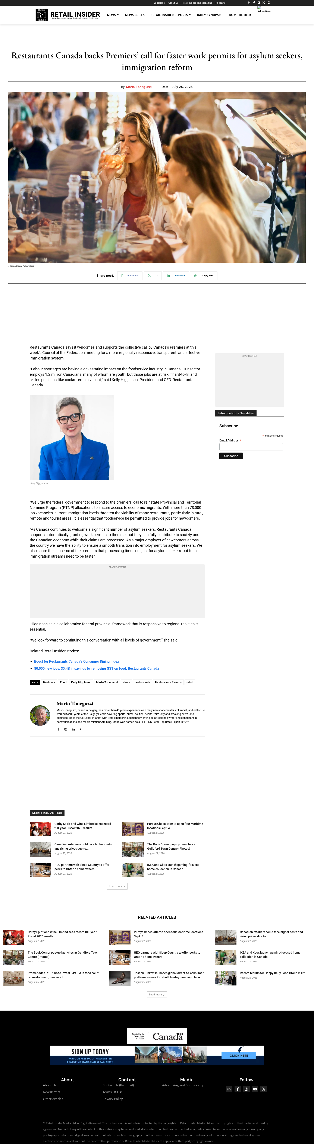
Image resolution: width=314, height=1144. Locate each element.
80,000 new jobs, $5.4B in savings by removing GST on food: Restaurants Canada (96, 668)
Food (63, 682)
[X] (80, 728)
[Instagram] (268, 2)
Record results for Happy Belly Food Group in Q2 (272, 973)
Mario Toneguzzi (139, 87)
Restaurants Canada (168, 682)
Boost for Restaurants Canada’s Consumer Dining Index (76, 661)
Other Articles (53, 1099)
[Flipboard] (259, 2)
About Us (49, 1085)
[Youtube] (255, 1089)
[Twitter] (263, 2)
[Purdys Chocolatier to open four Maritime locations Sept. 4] (133, 829)
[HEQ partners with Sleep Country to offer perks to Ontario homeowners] (40, 870)
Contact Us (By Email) (118, 1085)
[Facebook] (254, 2)
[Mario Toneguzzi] (40, 715)
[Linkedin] (73, 728)
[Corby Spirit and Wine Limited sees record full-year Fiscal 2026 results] (40, 829)
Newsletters (51, 1092)
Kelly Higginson (81, 682)
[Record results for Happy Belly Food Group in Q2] (225, 978)
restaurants (142, 682)
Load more (115, 886)
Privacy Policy (113, 1099)
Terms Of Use (113, 1092)
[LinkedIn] (249, 2)
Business (49, 682)
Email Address (230, 440)
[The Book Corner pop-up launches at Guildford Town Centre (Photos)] (133, 849)
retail (189, 682)
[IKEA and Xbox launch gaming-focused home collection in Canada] (133, 870)
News (126, 682)
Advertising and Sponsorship (183, 1085)
